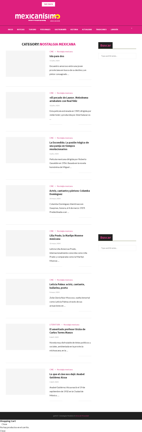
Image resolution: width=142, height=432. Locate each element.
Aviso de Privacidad (82, 416)
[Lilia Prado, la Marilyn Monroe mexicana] (25, 243)
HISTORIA (74, 30)
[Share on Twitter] (70, 79)
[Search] (134, 30)
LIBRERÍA (114, 30)
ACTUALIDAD (87, 30)
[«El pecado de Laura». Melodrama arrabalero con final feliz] (25, 105)
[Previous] (57, 4)
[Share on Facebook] (68, 79)
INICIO (10, 30)
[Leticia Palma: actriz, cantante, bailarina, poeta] (25, 292)
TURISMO (32, 30)
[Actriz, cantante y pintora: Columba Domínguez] (25, 198)
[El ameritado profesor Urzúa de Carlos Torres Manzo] (25, 337)
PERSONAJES (45, 30)
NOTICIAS (21, 30)
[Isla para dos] (25, 64)
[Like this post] (64, 79)
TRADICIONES (101, 30)
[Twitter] (124, 30)
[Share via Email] (76, 79)
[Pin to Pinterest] (73, 79)
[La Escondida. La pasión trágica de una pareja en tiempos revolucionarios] (25, 150)
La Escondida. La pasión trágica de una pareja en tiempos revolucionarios (69, 146)
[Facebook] (121, 30)
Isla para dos (57, 56)
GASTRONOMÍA (60, 30)
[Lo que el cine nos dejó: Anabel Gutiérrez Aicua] (25, 382)
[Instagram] (126, 30)
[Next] (61, 4)
